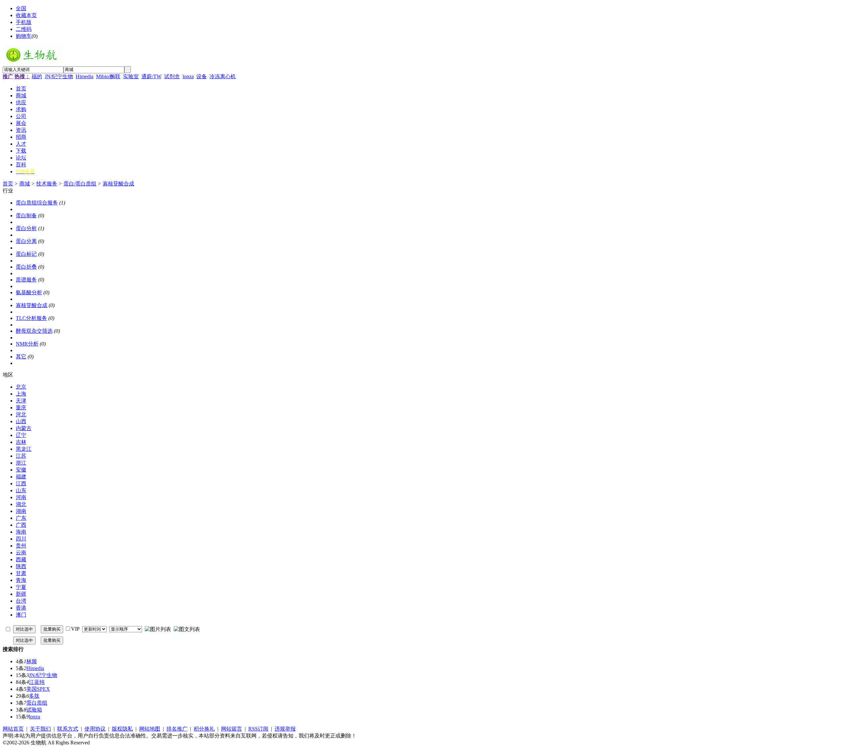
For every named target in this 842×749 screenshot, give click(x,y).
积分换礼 (204, 729)
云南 (21, 552)
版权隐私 (122, 729)
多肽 (34, 696)
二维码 (24, 29)
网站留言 (231, 729)
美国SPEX (38, 689)
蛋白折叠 (26, 267)
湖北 (21, 504)
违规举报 (285, 729)
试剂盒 (172, 76)
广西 (21, 525)
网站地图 (149, 729)
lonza (188, 76)
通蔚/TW (151, 76)
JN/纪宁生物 (59, 76)
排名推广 (176, 729)
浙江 (21, 463)
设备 (201, 76)
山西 (21, 421)
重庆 (21, 407)
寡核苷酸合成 (118, 183)
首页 (8, 183)
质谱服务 (26, 279)
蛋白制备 (26, 215)
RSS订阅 (258, 729)
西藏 (21, 559)
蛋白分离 (26, 241)
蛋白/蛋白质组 (79, 183)
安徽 (21, 469)
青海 (21, 580)
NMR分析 (27, 344)
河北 (21, 414)
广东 (21, 518)
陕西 (21, 566)
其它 (21, 356)
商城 (24, 183)
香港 (21, 608)
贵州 (21, 545)
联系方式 (67, 729)
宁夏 (21, 587)
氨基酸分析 (29, 292)
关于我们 (40, 729)
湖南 (21, 511)
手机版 (24, 22)
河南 (21, 497)
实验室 (131, 76)
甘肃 (21, 573)
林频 (31, 661)
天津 (21, 400)
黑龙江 (24, 449)
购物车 (24, 36)
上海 (21, 394)
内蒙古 (24, 428)
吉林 (21, 442)
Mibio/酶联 (108, 76)
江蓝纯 (37, 682)
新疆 (21, 594)
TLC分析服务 (31, 318)
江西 (21, 483)
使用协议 (95, 729)
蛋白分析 (26, 228)
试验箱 (34, 710)
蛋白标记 (26, 254)
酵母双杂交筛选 (34, 331)
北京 (21, 387)
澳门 (21, 614)
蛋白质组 (36, 703)
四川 (21, 539)
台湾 (21, 601)
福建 (21, 476)
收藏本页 (26, 15)
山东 (21, 490)
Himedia (84, 76)
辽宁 (21, 435)
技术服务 (46, 183)
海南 (21, 532)
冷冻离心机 (223, 76)
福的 (37, 76)
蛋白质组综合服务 (37, 202)
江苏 (21, 456)
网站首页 (13, 729)
